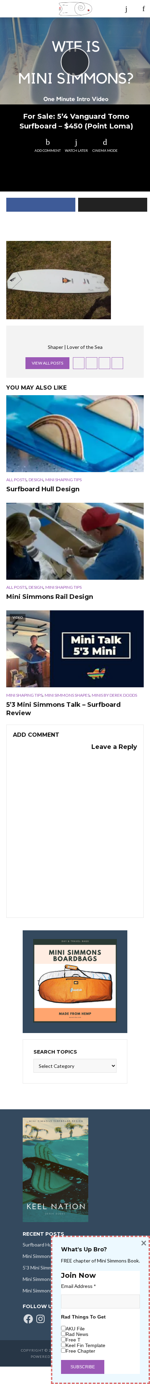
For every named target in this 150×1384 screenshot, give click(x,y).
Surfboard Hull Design (43, 489)
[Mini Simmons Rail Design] (75, 541)
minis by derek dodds (114, 695)
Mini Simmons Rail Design (49, 597)
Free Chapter (80, 1351)
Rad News (77, 1334)
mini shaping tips (63, 479)
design (36, 479)
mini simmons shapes (67, 695)
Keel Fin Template (85, 1345)
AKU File (75, 1328)
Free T (73, 1340)
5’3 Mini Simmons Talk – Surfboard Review (63, 709)
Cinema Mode (105, 150)
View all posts (47, 363)
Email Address (78, 1286)
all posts (16, 479)
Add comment (48, 150)
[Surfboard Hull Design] (75, 433)
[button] (58, 280)
